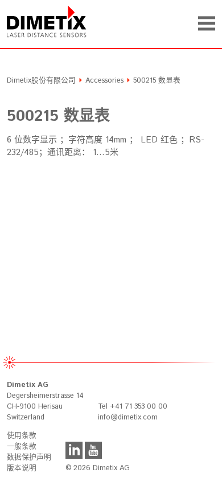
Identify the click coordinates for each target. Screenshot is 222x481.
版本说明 (21, 468)
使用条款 (21, 435)
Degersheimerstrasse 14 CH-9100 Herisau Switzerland (45, 401)
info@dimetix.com (128, 417)
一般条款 (21, 446)
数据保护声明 (29, 457)
